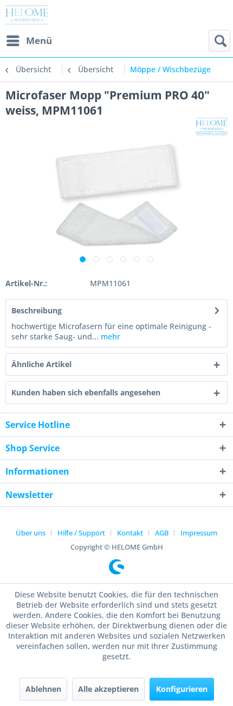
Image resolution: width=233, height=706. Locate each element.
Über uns (31, 533)
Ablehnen (43, 689)
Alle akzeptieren (108, 689)
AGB (162, 533)
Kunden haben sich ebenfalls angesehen (85, 392)
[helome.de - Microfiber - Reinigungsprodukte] (26, 14)
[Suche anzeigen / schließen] (219, 41)
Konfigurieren (182, 689)
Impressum (198, 533)
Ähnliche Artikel (41, 364)
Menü (39, 40)
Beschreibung (36, 310)
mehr (109, 336)
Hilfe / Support (81, 533)
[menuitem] (28, 41)
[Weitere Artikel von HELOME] (212, 127)
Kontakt (130, 533)
